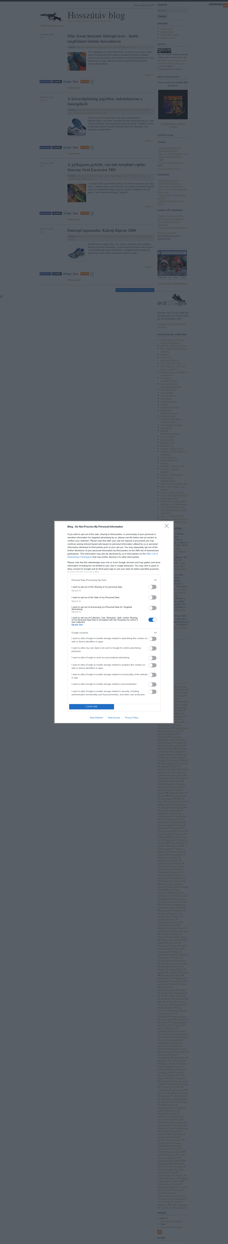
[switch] (152, 587)
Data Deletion (96, 717)
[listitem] (114, 580)
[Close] (168, 527)
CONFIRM (91, 706)
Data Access (114, 717)
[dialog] (114, 622)
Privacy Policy (131, 717)
